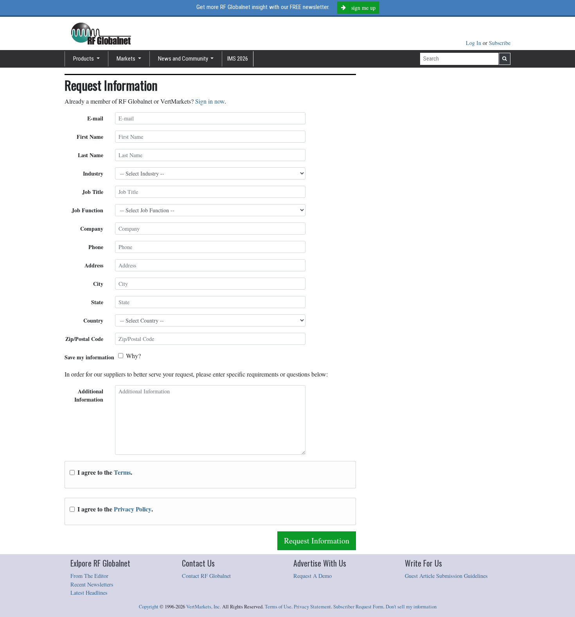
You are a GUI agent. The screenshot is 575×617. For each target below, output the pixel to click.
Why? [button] (133, 356)
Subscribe (499, 43)
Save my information (89, 357)
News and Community (183, 58)
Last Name (90, 155)
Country (93, 320)
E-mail (95, 118)
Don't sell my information (411, 606)
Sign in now (210, 101)
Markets (127, 58)
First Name (90, 137)
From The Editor (89, 575)
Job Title (92, 192)
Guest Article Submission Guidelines (446, 575)
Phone (95, 247)
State (97, 302)
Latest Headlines (89, 592)
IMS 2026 (237, 58)
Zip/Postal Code (84, 339)
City (98, 284)
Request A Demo (312, 575)
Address (93, 265)
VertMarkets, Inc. (203, 606)
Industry (93, 173)
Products (84, 58)
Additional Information (88, 395)
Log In (474, 43)
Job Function (87, 210)
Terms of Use (278, 606)
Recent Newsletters (91, 584)
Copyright (148, 606)
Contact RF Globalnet (206, 575)
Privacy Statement (312, 606)
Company (91, 228)
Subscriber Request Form (358, 606)
